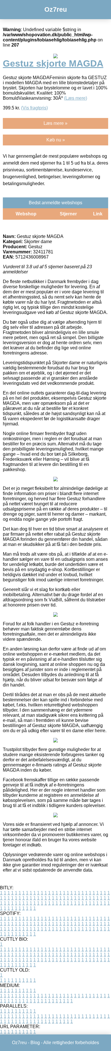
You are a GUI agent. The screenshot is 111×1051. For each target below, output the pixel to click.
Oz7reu (55, 9)
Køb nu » (55, 139)
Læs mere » (55, 123)
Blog (35, 1042)
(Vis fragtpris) (34, 107)
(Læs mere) (75, 98)
